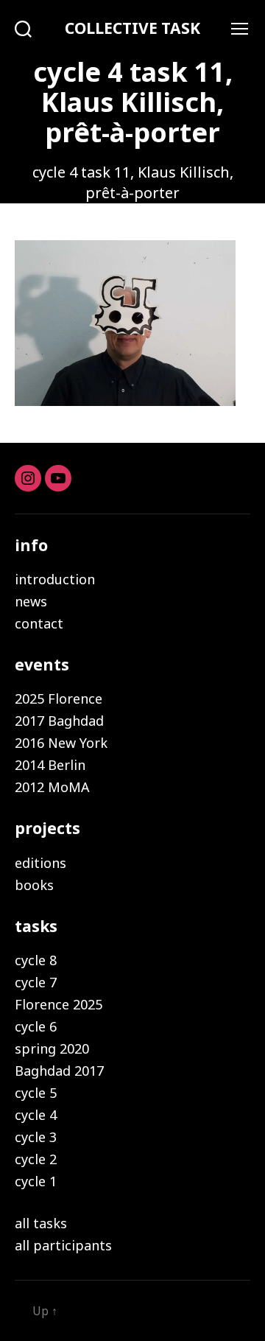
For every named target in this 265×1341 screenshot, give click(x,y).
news (31, 601)
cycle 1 (36, 1181)
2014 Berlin (50, 765)
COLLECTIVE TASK (132, 28)
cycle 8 (36, 960)
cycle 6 (36, 1026)
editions (40, 863)
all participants (63, 1245)
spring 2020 (52, 1048)
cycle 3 (36, 1137)
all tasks (41, 1223)
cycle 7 (36, 982)
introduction (55, 579)
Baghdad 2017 (59, 1070)
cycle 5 (36, 1093)
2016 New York (61, 743)
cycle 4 (36, 1115)
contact (39, 623)
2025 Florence (58, 698)
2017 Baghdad (59, 720)
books (34, 885)
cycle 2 (36, 1159)
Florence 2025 (58, 1004)
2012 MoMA (52, 787)
